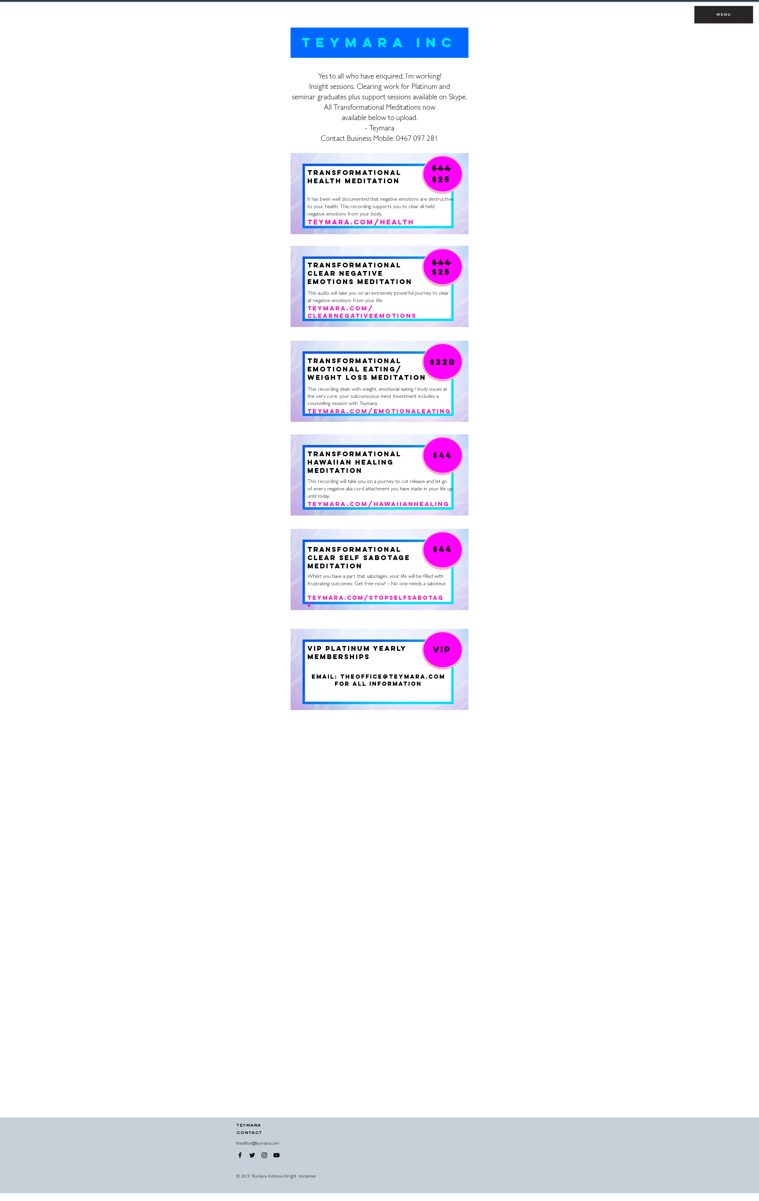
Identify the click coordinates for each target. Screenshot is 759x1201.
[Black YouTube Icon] (276, 1155)
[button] (723, 14)
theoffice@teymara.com (392, 676)
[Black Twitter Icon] (252, 1155)
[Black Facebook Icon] (240, 1155)
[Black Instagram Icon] (264, 1155)
